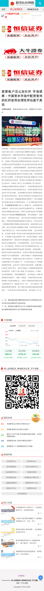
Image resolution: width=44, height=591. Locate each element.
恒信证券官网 (36, 15)
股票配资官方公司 (31, 483)
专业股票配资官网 (11, 205)
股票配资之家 (31, 488)
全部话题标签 (22, 493)
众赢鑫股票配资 (11, 483)
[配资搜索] (40, 3)
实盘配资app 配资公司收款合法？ (19, 424)
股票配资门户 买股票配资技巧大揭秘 (19, 446)
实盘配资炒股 (31, 472)
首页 (3, 9)
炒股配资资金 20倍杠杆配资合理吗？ (20, 440)
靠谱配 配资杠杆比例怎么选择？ (18, 429)
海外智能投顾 (11, 467)
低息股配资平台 (11, 472)
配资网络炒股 (11, 477)
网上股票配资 (16, 9)
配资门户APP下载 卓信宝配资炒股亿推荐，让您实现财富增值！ (24, 435)
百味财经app (31, 461)
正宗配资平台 (11, 461)
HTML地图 (24, 583)
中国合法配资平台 (31, 467)
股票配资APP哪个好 (32, 477)
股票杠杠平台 (11, 488)
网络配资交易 (32, 9)
